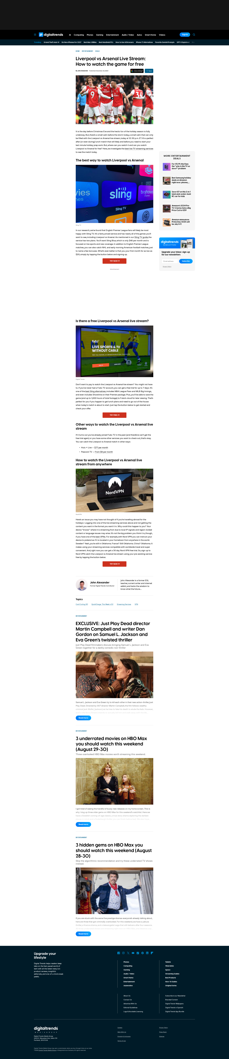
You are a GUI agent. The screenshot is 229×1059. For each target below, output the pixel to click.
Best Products (170, 978)
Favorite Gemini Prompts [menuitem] (164, 42)
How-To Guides (171, 982)
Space (167, 970)
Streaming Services (124, 604)
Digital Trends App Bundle (174, 1011)
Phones (126, 962)
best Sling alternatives (95, 391)
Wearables (169, 966)
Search (194, 34)
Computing (128, 966)
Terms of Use (121, 1041)
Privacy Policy (167, 266)
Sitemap (161, 1036)
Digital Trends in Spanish (174, 1007)
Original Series (171, 986)
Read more (83, 718)
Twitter (128, 953)
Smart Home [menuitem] (150, 35)
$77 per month (101, 447)
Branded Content (171, 1000)
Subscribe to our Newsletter (175, 996)
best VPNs (100, 536)
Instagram (123, 953)
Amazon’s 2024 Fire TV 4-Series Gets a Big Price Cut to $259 (181, 208)
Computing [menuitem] (79, 35)
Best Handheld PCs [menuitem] (106, 42)
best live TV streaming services (139, 148)
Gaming (127, 970)
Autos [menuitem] (139, 35)
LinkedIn (147, 953)
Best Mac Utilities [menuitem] (90, 42)
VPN (136, 604)
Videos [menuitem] (162, 35)
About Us (127, 996)
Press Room (163, 1032)
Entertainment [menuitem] (112, 35)
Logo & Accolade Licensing (133, 1011)
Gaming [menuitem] (99, 35)
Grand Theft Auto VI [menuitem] (51, 42)
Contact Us (128, 1000)
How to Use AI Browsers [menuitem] (125, 42)
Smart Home (128, 978)
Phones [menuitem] (90, 35)
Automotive (128, 986)
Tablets (168, 962)
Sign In (185, 34)
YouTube (133, 953)
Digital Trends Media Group (47, 1050)
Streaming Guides (172, 974)
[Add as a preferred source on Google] (137, 71)
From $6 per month (104, 451)
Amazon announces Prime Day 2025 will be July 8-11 (181, 222)
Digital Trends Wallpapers (174, 1004)
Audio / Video (129, 974)
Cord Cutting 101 (82, 604)
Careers (119, 1027)
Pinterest (142, 953)
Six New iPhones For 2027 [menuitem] (71, 42)
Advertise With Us (130, 1004)
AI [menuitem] (70, 35)
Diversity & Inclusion (124, 1036)
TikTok (138, 953)
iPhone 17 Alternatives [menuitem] (144, 42)
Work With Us (121, 1032)
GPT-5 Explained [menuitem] (183, 42)
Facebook (118, 953)
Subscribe (186, 261)
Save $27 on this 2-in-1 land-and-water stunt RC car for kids (181, 194)
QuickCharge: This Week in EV (102, 604)
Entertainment (129, 982)
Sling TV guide (141, 237)
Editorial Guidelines (130, 1007)
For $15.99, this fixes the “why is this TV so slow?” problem (181, 166)
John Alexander (83, 71)
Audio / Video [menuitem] (128, 35)
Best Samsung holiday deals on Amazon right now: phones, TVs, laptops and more (181, 181)
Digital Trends (46, 38)
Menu (35, 34)
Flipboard (152, 953)
